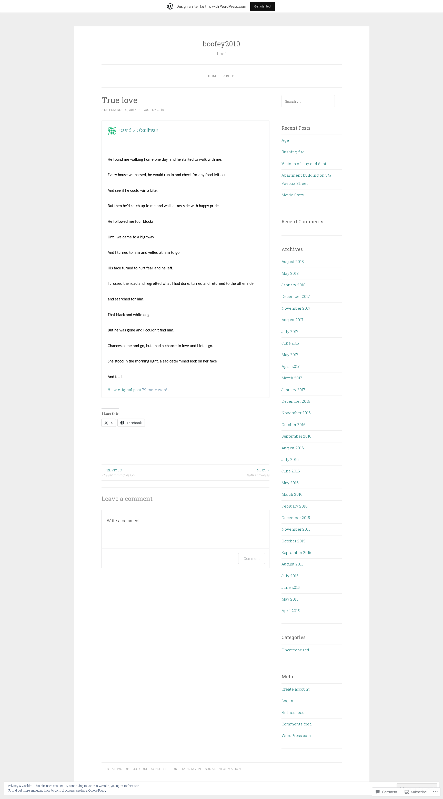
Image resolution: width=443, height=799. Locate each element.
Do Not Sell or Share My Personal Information (195, 769)
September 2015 (296, 552)
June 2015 (290, 587)
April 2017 (290, 366)
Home (213, 76)
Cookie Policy (97, 790)
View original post (124, 389)
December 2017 (295, 296)
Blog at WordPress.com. (125, 769)
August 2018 (292, 261)
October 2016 (293, 424)
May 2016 (290, 482)
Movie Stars (292, 194)
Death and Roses (257, 472)
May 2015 (289, 599)
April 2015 (290, 610)
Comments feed (296, 723)
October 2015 (293, 540)
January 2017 (293, 389)
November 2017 (295, 308)
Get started (262, 6)
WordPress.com (296, 735)
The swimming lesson (118, 472)
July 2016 (290, 459)
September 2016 (296, 436)
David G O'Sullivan (138, 130)
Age (285, 140)
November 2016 (296, 412)
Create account (295, 689)
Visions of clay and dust (303, 163)
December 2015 (295, 517)
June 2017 (290, 343)
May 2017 (289, 354)
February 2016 (294, 506)
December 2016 (295, 401)
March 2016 (292, 494)
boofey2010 (221, 43)
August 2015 (292, 564)
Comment (252, 558)
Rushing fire (293, 151)
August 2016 (292, 447)
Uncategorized (295, 649)
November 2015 (295, 529)
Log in (287, 700)
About (229, 76)
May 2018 (290, 273)
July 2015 (289, 575)
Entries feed (293, 712)
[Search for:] (308, 101)
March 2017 (291, 377)
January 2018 (293, 284)
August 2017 (292, 319)
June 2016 (290, 470)
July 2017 (289, 331)
